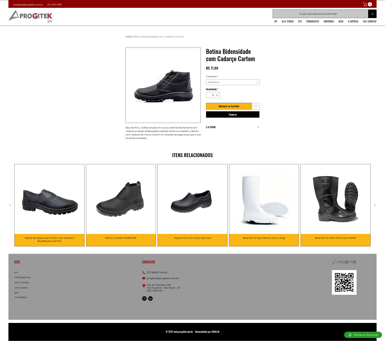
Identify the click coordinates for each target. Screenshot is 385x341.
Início (129, 36)
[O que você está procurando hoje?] (372, 14)
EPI (16, 272)
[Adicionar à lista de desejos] (256, 106)
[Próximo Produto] (375, 205)
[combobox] (232, 82)
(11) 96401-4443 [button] (156, 272)
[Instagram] (144, 298)
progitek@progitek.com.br (28, 4)
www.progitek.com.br (183, 331)
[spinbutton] (213, 95)
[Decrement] (208, 95)
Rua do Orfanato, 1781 (159, 284)
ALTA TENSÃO (21, 282)
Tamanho (212, 76)
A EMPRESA (20, 297)
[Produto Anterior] (10, 205)
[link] (368, 4)
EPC (16, 292)
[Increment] (217, 95)
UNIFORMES (21, 287)
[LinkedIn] (150, 298)
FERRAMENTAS (22, 277)
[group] (192, 205)
